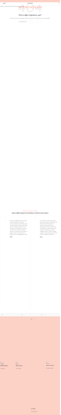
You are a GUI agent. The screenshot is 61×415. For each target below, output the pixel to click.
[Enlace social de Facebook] (28, 1)
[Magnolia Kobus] (10, 316)
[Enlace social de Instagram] (29, 1)
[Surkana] (30, 316)
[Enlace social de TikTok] (32, 1)
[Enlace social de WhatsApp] (31, 1)
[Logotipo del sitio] (30, 3)
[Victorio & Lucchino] (50, 316)
